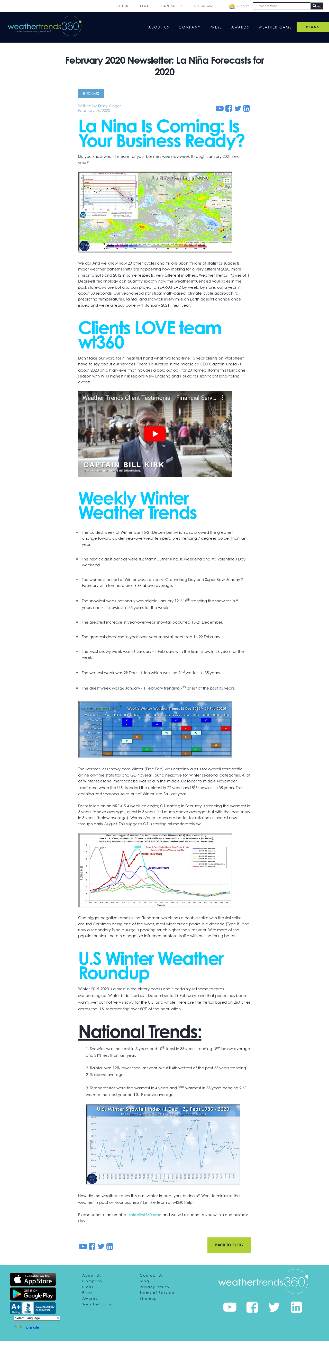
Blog (145, 5)
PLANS (312, 27)
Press (216, 27)
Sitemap (148, 1298)
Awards (240, 27)
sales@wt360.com (145, 1214)
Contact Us (172, 5)
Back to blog (229, 1245)
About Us (158, 27)
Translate (31, 1327)
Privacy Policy (155, 1287)
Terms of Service (157, 1293)
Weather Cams (275, 27)
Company (189, 27)
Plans (87, 1287)
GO (318, 6)
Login (123, 5)
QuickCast (204, 5)
